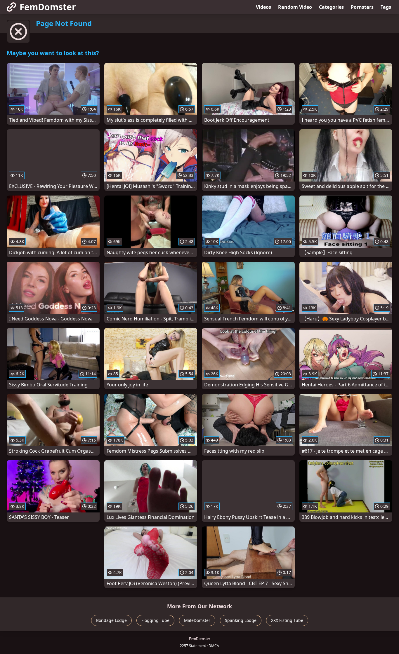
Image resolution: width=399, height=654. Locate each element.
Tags (386, 7)
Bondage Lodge (111, 620)
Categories (331, 7)
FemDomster (48, 7)
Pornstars (362, 7)
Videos (263, 7)
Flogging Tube (155, 620)
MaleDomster (197, 620)
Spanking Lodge (240, 620)
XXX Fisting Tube (287, 620)
